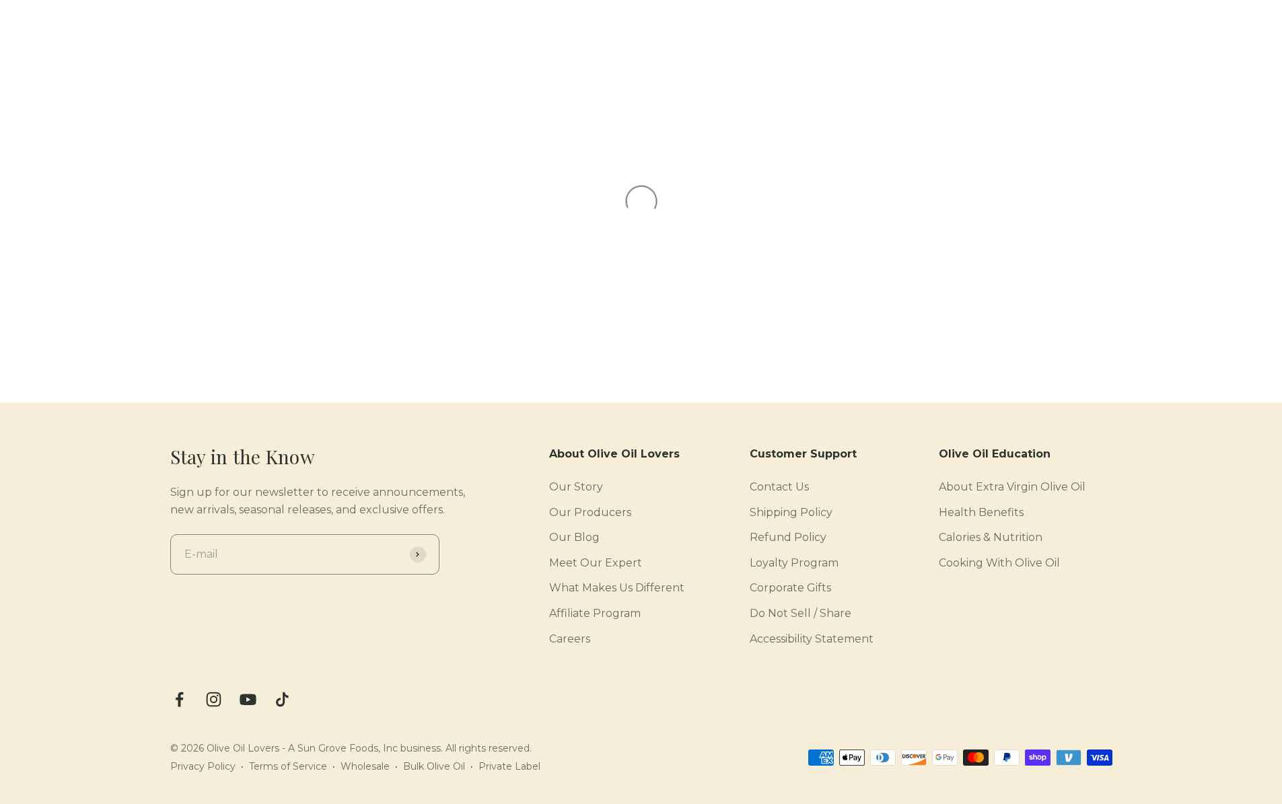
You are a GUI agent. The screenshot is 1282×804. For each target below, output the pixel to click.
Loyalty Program (794, 562)
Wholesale (365, 766)
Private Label (509, 766)
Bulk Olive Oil (434, 766)
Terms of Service (288, 766)
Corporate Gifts (790, 587)
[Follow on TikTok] (282, 699)
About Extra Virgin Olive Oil (1012, 486)
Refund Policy (788, 537)
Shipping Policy (791, 512)
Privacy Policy (203, 766)
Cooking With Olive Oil (999, 562)
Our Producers (590, 512)
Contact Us (779, 486)
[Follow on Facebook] (179, 699)
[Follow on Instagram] (214, 699)
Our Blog (574, 537)
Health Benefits (981, 512)
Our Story (576, 486)
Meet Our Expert (595, 562)
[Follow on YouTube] (248, 699)
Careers (569, 638)
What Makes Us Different (616, 587)
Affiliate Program (595, 613)
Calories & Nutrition (990, 537)
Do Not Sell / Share (800, 613)
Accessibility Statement (812, 638)
